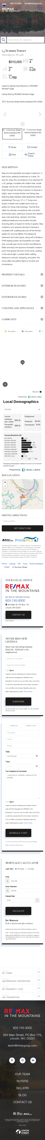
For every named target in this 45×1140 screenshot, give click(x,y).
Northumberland (36, 564)
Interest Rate (10, 896)
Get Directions (22, 528)
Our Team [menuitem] (22, 1074)
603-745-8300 (16, 3)
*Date (7, 752)
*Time (8, 762)
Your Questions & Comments (16, 771)
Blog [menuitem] (22, 1095)
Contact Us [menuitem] (22, 1102)
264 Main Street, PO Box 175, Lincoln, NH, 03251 (22, 1036)
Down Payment (11, 886)
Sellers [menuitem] (22, 1088)
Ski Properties (11, 997)
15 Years (31, 869)
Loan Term (9, 869)
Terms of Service (15, 845)
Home (4, 564)
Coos (25, 564)
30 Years (21, 869)
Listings (12, 564)
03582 (6, 567)
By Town (7, 973)
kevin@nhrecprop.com (33, 3)
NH (19, 564)
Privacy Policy (28, 691)
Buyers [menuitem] (22, 1081)
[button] (3, 40)
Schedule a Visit (31, 725)
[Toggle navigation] (40, 7)
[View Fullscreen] (5, 491)
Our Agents (10, 621)
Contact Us (18, 615)
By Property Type (12, 989)
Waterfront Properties (16, 981)
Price (7, 877)
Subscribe (18, 701)
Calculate (18, 911)
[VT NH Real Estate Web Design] (22, 1132)
